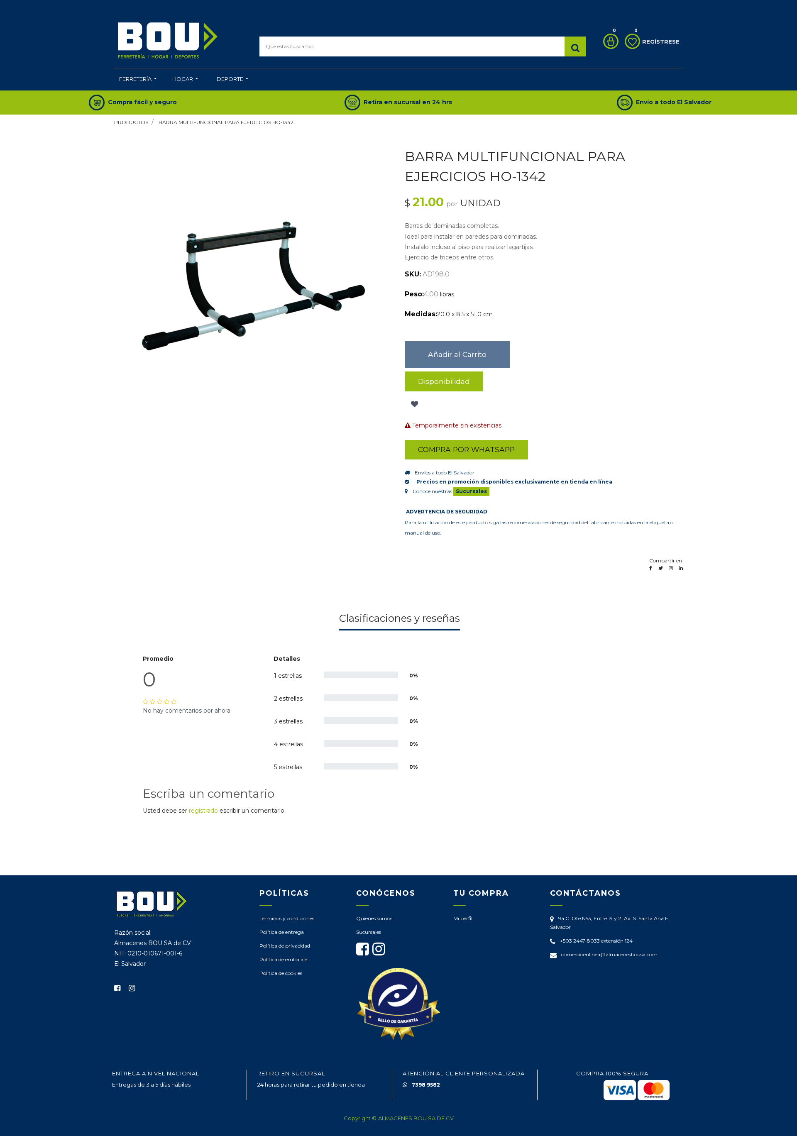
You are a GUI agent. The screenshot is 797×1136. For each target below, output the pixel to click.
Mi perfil (462, 918)
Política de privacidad (284, 946)
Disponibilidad (444, 381)
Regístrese (661, 41)
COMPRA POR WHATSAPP (466, 449)
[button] (414, 405)
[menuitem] (137, 79)
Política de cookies (280, 973)
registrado (203, 810)
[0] (609, 41)
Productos (131, 122)
